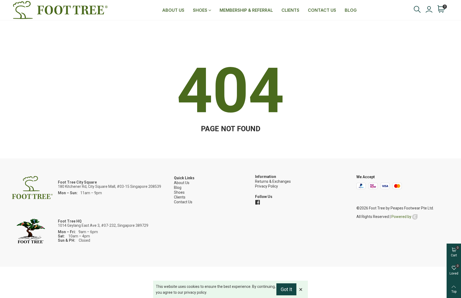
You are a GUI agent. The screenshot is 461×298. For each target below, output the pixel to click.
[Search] (417, 9)
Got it (286, 289)
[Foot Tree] (60, 10)
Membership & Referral (246, 10)
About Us (173, 10)
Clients (290, 10)
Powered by (401, 216)
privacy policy (195, 292)
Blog (351, 10)
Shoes (200, 10)
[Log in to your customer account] (429, 10)
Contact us (322, 10)
